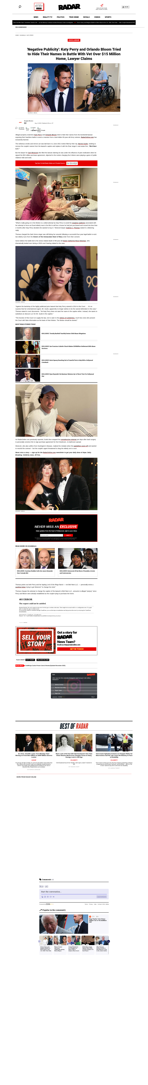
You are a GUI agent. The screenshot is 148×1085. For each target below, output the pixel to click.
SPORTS (108, 17)
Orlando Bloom (42, 660)
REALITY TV (47, 17)
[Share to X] (27, 128)
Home (17, 35)
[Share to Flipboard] (33, 128)
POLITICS (60, 17)
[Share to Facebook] (21, 128)
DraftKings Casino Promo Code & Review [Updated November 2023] (45, 665)
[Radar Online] (69, 7)
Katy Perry (30, 35)
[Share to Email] (39, 128)
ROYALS (86, 17)
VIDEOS (97, 17)
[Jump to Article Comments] (16, 128)
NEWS (36, 17)
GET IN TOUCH (76, 649)
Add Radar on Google (39, 130)
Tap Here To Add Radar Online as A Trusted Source (50, 163)
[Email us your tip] (39, 10)
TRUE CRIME (74, 17)
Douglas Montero (28, 120)
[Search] (20, 7)
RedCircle (25, 622)
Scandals (23, 35)
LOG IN (126, 7)
